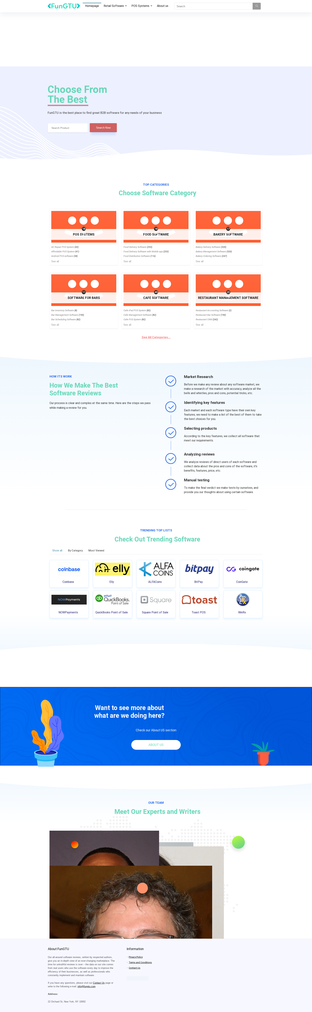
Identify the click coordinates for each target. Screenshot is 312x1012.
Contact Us (99, 983)
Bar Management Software (64, 315)
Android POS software (62, 256)
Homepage (92, 6)
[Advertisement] (156, 39)
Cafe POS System (132, 319)
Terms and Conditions (140, 962)
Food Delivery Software (135, 247)
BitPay (198, 582)
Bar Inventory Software (62, 310)
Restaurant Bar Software (208, 315)
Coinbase (68, 582)
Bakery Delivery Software (208, 247)
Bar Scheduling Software (63, 319)
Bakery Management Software (211, 251)
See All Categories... (156, 337)
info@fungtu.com (87, 986)
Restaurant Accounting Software (212, 310)
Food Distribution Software (137, 256)
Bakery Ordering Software (208, 256)
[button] (156, 745)
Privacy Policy (136, 957)
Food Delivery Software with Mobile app (143, 251)
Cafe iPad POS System (135, 310)
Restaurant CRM (204, 319)
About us (162, 6)
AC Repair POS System (62, 247)
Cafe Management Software (138, 315)
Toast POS (199, 612)
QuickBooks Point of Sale (111, 612)
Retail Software (114, 6)
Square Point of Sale (155, 612)
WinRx (242, 612)
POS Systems (140, 6)
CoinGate (242, 582)
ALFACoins (155, 582)
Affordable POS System (63, 251)
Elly (111, 582)
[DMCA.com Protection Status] (137, 977)
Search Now (103, 127)
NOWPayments (68, 612)
